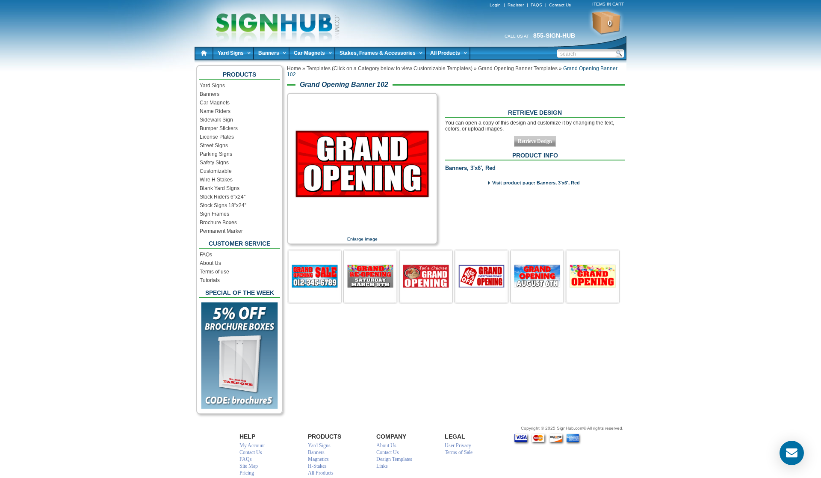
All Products (445, 53)
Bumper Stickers (219, 128)
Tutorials (210, 280)
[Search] (619, 53)
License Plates (217, 137)
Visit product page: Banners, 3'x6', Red (536, 182)
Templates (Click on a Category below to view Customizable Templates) (390, 68)
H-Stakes (317, 466)
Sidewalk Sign (216, 120)
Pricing (246, 473)
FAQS (536, 5)
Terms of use (214, 272)
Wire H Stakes (216, 180)
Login (495, 5)
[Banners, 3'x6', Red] (362, 231)
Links (382, 466)
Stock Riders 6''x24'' (222, 197)
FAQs (206, 255)
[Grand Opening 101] (426, 276)
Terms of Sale (459, 452)
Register (516, 5)
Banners (268, 53)
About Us (210, 263)
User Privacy (458, 445)
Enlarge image (362, 239)
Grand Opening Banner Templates (518, 68)
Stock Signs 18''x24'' (223, 205)
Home (204, 53)
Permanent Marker (221, 231)
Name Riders (215, 111)
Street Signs (214, 145)
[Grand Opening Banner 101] (481, 276)
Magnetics (318, 459)
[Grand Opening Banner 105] (370, 276)
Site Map (248, 466)
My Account (252, 445)
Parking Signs (216, 154)
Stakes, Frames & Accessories (378, 53)
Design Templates (394, 459)
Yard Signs (231, 53)
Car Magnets (309, 53)
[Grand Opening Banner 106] (537, 276)
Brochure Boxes (218, 223)
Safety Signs (214, 163)
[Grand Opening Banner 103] (315, 276)
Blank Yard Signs (219, 188)
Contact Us (560, 5)
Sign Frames (214, 214)
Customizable (216, 171)
